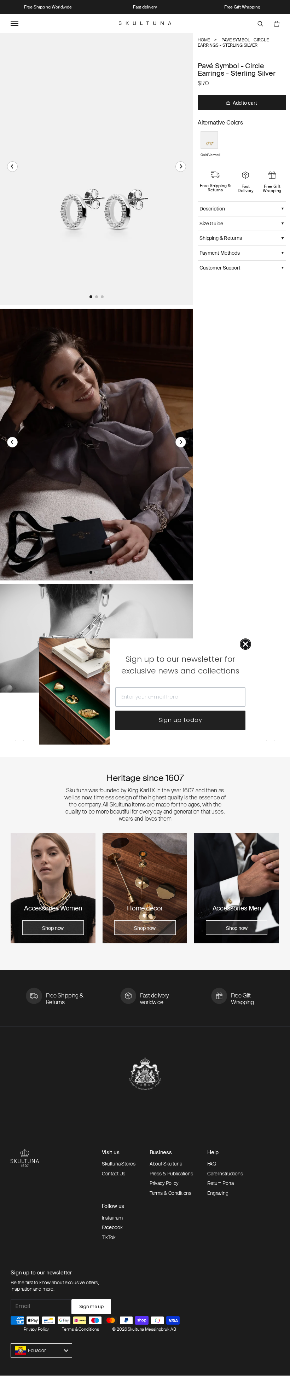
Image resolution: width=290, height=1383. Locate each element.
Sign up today (180, 720)
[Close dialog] (245, 644)
